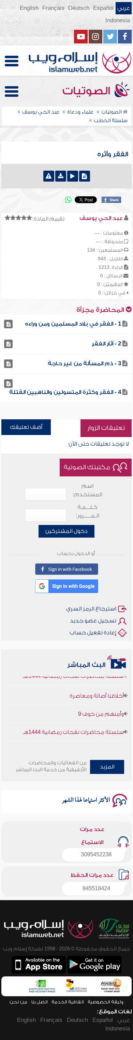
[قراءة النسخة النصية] (84, 176)
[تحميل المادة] (60, 176)
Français (53, 8)
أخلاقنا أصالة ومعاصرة (97, 691)
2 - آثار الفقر (106, 344)
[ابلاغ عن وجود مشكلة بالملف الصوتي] (48, 176)
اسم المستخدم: (87, 490)
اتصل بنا (39, 1001)
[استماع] (72, 176)
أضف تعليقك (26, 427)
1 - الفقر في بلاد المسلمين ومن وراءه (73, 324)
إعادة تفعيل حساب (93, 633)
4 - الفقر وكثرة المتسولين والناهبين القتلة (65, 392)
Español (103, 8)
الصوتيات (87, 91)
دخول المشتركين (66, 531)
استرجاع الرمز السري (91, 609)
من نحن (18, 1001)
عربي (123, 8)
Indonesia (117, 20)
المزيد (107, 767)
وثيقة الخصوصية (105, 1001)
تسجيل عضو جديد (93, 621)
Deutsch (78, 8)
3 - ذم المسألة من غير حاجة (84, 363)
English (29, 8)
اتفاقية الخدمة (67, 1001)
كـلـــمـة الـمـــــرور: (87, 511)
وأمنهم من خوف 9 (101, 710)
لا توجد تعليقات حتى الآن (99, 444)
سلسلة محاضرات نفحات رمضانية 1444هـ (73, 728)
